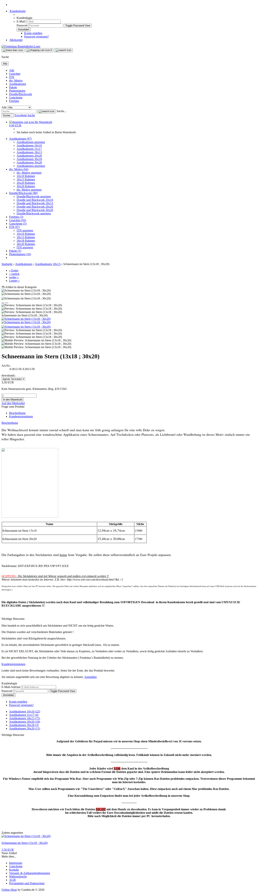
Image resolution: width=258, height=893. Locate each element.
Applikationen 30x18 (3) (24, 725)
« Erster (13, 270)
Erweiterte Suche (25, 115)
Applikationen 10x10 (29, 145)
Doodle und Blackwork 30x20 (35, 210)
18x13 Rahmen (26, 179)
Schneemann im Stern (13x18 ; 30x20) (25, 842)
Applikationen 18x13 (29, 152)
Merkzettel (15, 40)
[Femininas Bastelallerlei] (21, 46)
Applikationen (17, 84)
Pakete (13, 87)
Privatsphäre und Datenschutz (27, 883)
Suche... (61, 111)
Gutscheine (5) (18, 223)
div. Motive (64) (18, 169)
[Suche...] (46, 111)
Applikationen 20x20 (29, 155)
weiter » (14, 277)
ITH (11, 77)
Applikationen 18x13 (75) (24, 718)
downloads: (8, 375)
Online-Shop (9, 889)
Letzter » (14, 280)
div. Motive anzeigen (29, 172)
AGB (12, 879)
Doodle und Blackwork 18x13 (35, 203)
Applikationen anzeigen (31, 142)
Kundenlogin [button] (17, 11)
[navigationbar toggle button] (13, 50)
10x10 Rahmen (26, 176)
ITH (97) (14, 227)
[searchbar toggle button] (63, 50)
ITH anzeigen (25, 230)
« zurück (14, 273)
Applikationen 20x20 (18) (24, 721)
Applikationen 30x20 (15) (24, 728)
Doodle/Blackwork (20, 94)
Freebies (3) (16, 216)
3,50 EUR (8, 849)
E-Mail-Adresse (11, 687)
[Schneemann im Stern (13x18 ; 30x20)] (26, 318)
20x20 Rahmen (26, 182)
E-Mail (21, 21)
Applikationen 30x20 (29, 162)
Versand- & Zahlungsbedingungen (29, 873)
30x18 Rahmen (26, 240)
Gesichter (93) (17, 220)
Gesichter (14, 73)
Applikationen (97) (20, 138)
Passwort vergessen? (36, 36)
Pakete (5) (15, 250)
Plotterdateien (17, 90)
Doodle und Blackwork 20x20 (35, 206)
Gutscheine (15, 97)
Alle (11, 70)
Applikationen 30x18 (29, 159)
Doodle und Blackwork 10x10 (35, 199)
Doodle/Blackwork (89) (23, 193)
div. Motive (16, 80)
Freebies (14, 101)
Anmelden (90, 677)
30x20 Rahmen (26, 186)
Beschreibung (17, 413)
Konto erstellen (33, 33)
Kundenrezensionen (21, 416)
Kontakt (14, 869)
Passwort (22, 25)
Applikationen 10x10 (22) (24, 711)
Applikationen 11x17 (29, 148)
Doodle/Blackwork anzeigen (34, 196)
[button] (3, 302)
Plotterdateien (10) (20, 254)
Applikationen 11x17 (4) (23, 714)
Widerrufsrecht (18, 876)
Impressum (15, 862)
